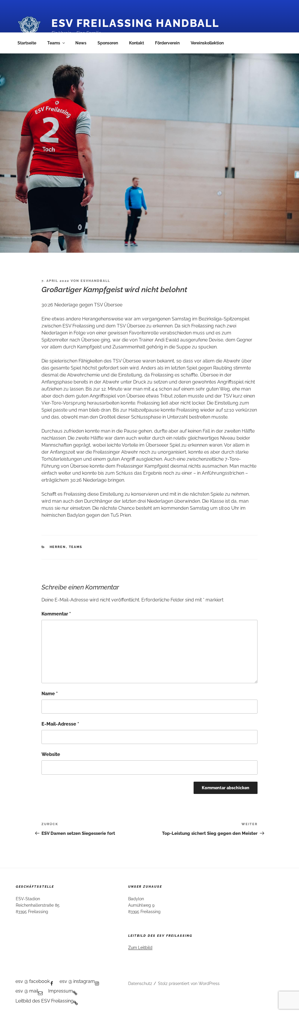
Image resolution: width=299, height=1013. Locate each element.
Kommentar (56, 614)
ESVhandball (95, 281)
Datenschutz (140, 983)
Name (49, 693)
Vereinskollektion (207, 43)
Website (50, 754)
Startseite (27, 43)
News (80, 43)
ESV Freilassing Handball (135, 23)
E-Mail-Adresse (60, 724)
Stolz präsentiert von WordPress (189, 983)
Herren (58, 547)
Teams (53, 43)
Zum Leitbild (140, 947)
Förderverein (167, 43)
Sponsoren (108, 43)
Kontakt (136, 43)
